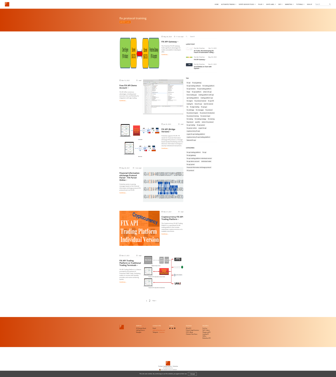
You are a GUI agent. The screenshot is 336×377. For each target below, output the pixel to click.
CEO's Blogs (189, 332)
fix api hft (211, 101)
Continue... (164, 54)
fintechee (162, 332)
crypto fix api (202, 128)
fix (187, 107)
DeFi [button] (279, 4)
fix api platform (196, 92)
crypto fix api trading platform (196, 134)
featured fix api (191, 140)
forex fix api (198, 104)
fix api (188, 83)
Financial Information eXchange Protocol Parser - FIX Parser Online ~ (129, 176)
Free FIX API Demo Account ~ (128, 86)
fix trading (190, 119)
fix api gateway (196, 83)
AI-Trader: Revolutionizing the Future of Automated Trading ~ (204, 51)
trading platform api (207, 98)
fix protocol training (193, 116)
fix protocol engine (192, 113)
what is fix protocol (207, 122)
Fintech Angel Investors (192, 330)
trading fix (190, 104)
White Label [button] (270, 4)
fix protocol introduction (207, 113)
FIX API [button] (260, 4)
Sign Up (309, 4)
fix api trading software (194, 86)
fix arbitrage (190, 110)
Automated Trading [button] (228, 4)
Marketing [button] (289, 4)
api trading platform (193, 98)
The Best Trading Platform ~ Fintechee (168, 366)
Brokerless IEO (207, 338)
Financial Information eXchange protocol (199, 167)
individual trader (206, 161)
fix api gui (204, 107)
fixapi (188, 92)
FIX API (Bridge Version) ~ (168, 130)
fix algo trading (194, 107)
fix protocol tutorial (200, 101)
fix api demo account (193, 161)
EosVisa (205, 328)
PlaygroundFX (206, 332)
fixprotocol (190, 122)
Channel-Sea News (191, 334)
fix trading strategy (200, 119)
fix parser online (192, 128)
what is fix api (207, 92)
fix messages (200, 110)
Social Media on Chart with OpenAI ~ (203, 67)
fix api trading (191, 125)
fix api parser (201, 125)
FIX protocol (190, 170)
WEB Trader (126, 22)
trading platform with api (206, 95)
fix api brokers (191, 89)
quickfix (197, 122)
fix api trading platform (204, 89)
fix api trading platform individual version (199, 158)
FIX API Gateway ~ (169, 41)
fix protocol (209, 110)
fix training (211, 119)
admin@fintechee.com (159, 330)
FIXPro (204, 336)
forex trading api (192, 95)
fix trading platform (208, 86)
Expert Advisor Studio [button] (246, 4)
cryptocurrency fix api (193, 131)
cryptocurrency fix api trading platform (198, 137)
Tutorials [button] (299, 4)
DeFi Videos (206, 330)
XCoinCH (188, 328)
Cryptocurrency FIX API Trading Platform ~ (172, 217)
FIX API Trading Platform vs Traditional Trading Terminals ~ (130, 262)
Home (216, 4)
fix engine (190, 101)
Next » (154, 301)
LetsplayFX (206, 334)
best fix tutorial (208, 104)
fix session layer (205, 116)
